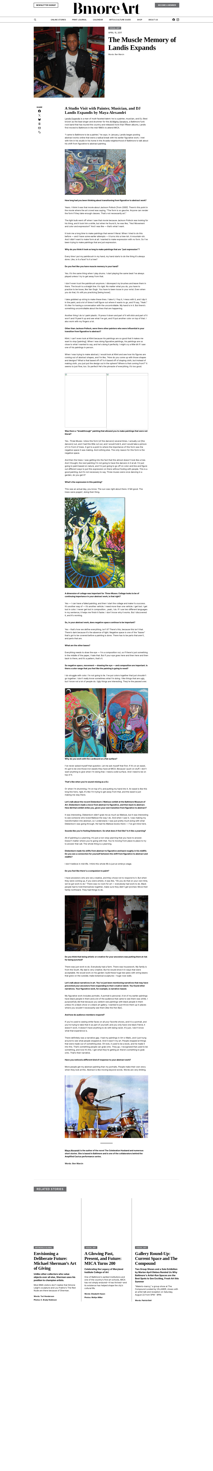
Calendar (98, 20)
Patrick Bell (146, 1300)
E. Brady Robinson (49, 1300)
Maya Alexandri (72, 1150)
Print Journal (79, 20)
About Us (153, 20)
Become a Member (167, 5)
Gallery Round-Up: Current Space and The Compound (156, 1258)
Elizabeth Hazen (98, 1294)
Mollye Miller (97, 1297)
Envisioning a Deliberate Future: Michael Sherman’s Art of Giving (55, 1261)
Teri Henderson (47, 1296)
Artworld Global (43, 1247)
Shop (139, 20)
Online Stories (58, 20)
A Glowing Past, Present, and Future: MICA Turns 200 (103, 1258)
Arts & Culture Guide (120, 20)
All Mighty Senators (119, 121)
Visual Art (115, 28)
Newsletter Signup (46, 5)
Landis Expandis (72, 118)
